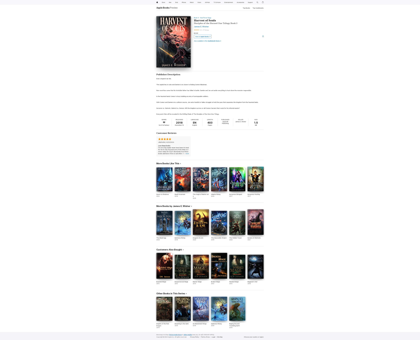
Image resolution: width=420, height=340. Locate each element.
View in (202, 36)
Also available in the (207, 41)
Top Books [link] (246, 8)
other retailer (188, 335)
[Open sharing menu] (263, 36)
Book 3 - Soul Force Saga (202, 18)
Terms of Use (205, 337)
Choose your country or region (254, 337)
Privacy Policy (194, 337)
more (187, 153)
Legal (213, 337)
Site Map (220, 337)
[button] (257, 2)
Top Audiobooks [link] (258, 8)
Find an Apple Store (175, 335)
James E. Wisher (201, 26)
